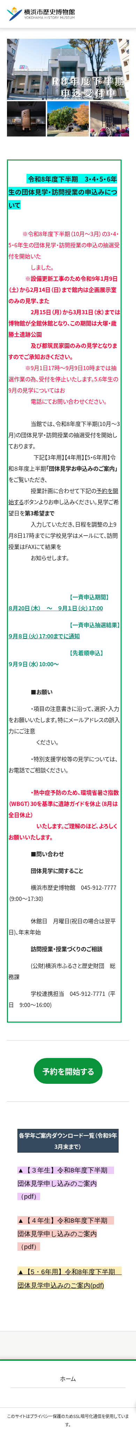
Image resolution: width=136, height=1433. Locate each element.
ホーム (68, 1378)
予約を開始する (68, 1070)
